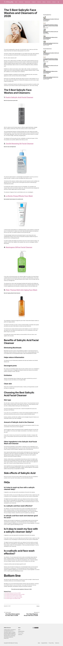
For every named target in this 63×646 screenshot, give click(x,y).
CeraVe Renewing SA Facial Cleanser (20, 144)
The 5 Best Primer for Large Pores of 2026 (13, 597)
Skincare (54, 1)
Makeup (44, 1)
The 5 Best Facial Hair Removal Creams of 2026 (14, 594)
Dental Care (21, 1)
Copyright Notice (21, 631)
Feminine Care (27, 1)
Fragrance (34, 1)
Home (16, 1)
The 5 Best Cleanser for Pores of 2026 (13, 593)
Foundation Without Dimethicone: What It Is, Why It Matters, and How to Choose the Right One (50, 25)
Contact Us (20, 634)
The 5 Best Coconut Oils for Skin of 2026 (13, 595)
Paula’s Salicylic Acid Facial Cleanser (19, 97)
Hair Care (39, 1)
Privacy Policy (20, 632)
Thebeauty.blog (6, 629)
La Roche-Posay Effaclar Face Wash (19, 196)
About (19, 629)
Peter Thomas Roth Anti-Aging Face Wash (21, 290)
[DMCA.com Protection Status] (35, 627)
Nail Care (48, 1)
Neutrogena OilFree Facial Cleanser (19, 247)
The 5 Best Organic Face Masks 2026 (12, 598)
